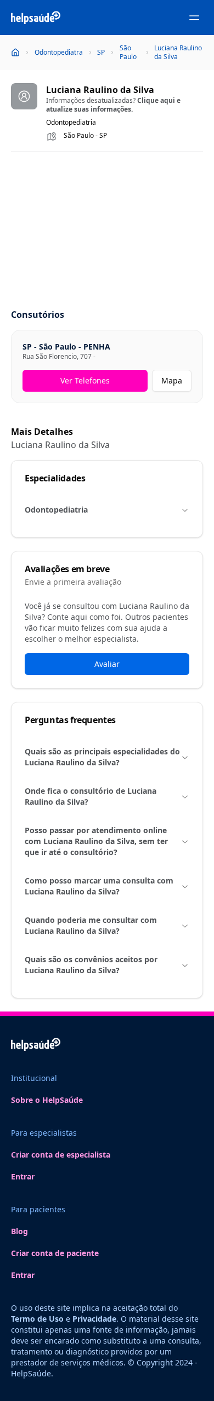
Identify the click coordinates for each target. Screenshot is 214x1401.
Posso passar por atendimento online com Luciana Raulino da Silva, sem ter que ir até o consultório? (96, 841)
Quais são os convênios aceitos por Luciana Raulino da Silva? (91, 964)
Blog (19, 1231)
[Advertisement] (107, 230)
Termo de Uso (37, 1318)
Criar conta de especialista (60, 1154)
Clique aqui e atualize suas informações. (113, 105)
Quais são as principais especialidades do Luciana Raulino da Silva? (102, 757)
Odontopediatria (56, 509)
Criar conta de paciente (55, 1253)
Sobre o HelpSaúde (47, 1100)
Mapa (171, 380)
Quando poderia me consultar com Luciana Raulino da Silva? (91, 925)
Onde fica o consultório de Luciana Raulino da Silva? (90, 796)
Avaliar (107, 664)
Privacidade (94, 1318)
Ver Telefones (85, 380)
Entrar (23, 1176)
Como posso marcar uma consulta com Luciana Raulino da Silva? (99, 886)
